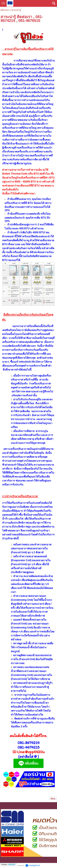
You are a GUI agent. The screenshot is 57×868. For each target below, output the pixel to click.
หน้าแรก (5, 10)
